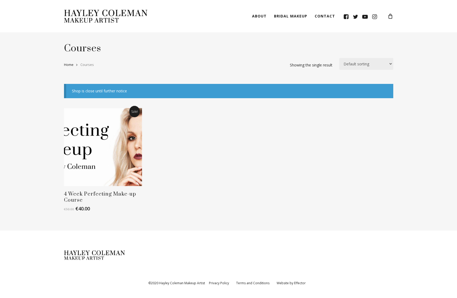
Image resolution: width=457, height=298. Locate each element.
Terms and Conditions (253, 283)
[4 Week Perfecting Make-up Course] (103, 147)
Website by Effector (291, 283)
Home (69, 64)
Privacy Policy (219, 283)
